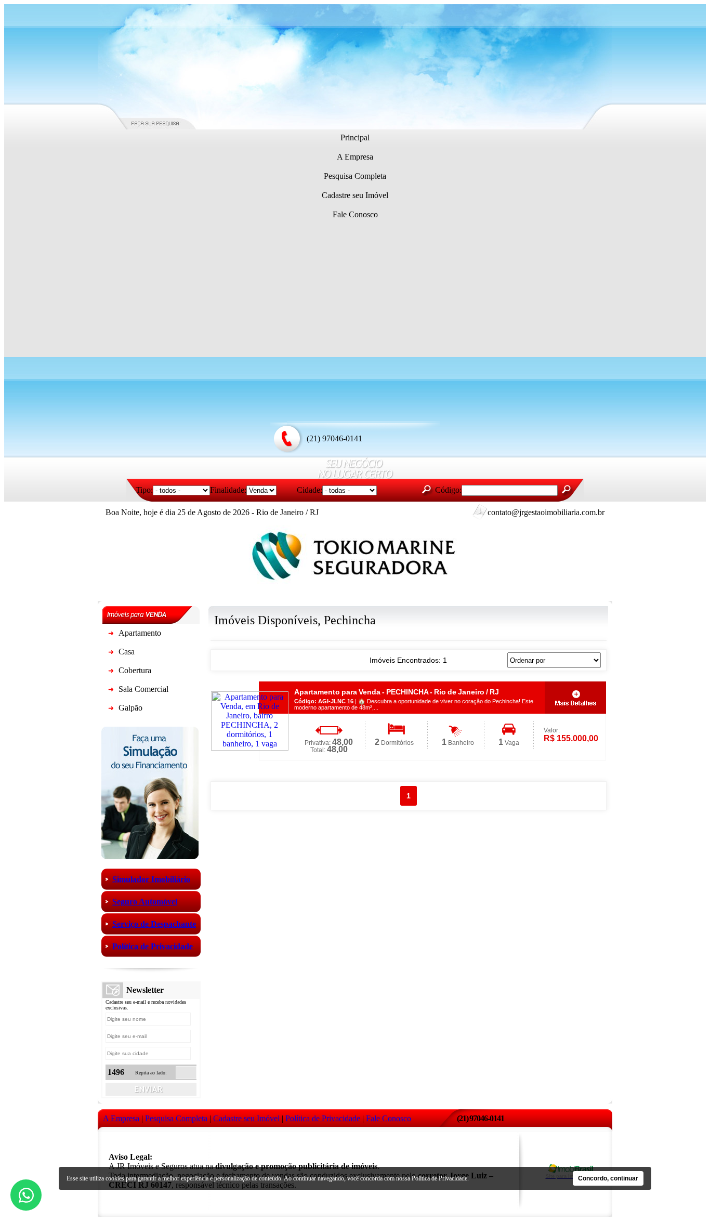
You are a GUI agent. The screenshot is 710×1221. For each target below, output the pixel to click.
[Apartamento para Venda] (110, 635)
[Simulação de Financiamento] (150, 856)
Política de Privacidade (439, 1178)
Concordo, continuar (608, 1178)
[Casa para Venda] (110, 653)
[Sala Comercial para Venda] (110, 691)
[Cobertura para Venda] (110, 672)
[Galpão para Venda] (110, 709)
